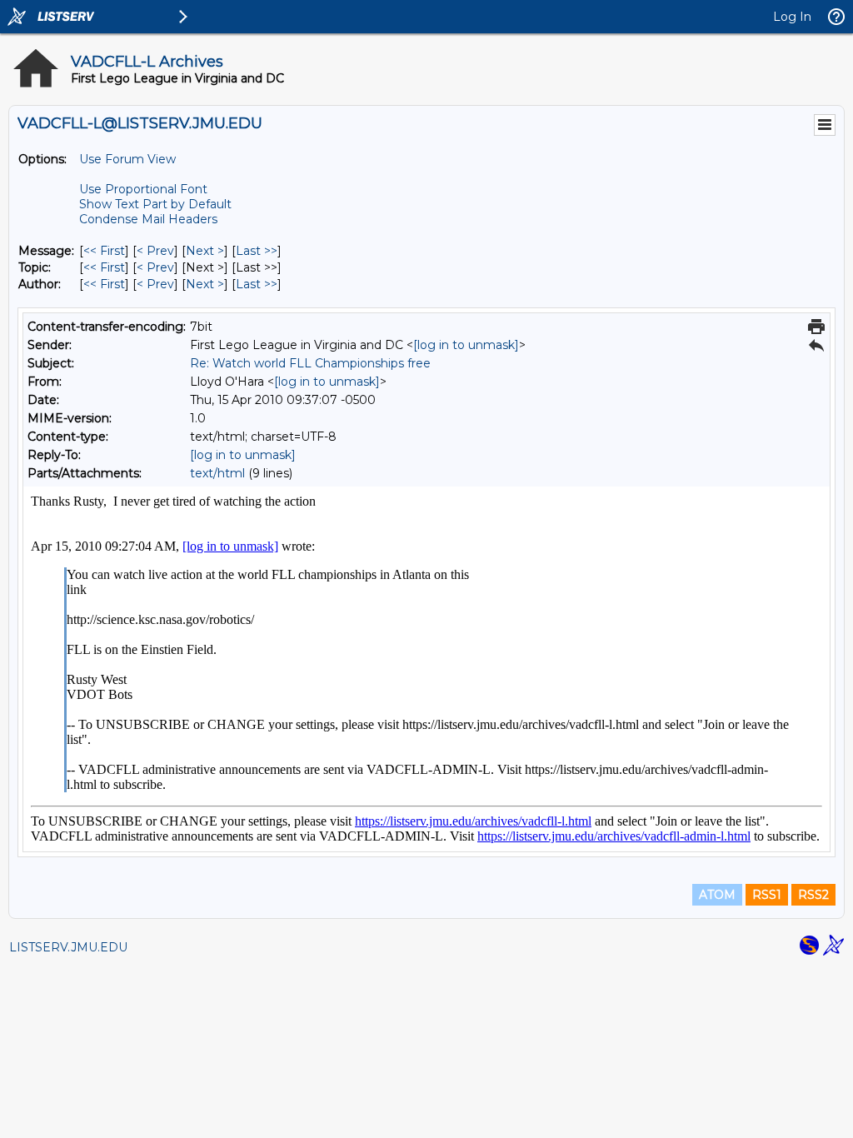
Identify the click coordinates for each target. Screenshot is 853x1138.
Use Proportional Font (143, 189)
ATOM (717, 894)
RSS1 (766, 894)
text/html (217, 473)
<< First (104, 250)
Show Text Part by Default (155, 204)
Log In (792, 16)
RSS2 (813, 894)
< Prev (155, 250)
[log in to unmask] (466, 344)
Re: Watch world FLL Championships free (310, 363)
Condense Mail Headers (148, 219)
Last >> (256, 250)
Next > (205, 250)
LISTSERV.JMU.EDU (68, 947)
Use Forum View (127, 159)
